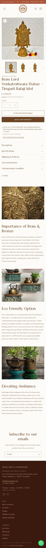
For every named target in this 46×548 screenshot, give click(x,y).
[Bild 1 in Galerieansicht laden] (10, 67)
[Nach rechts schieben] (43, 68)
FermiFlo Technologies (16, 545)
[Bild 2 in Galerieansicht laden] (23, 67)
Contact (5, 538)
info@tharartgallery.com (10, 481)
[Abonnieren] (39, 454)
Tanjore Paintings (8, 518)
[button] (4, 8)
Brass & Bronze (7, 504)
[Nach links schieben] (2, 68)
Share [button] (6, 175)
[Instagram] (3, 494)
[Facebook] (7, 494)
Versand (4, 97)
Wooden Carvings (8, 514)
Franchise (5, 535)
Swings (4, 511)
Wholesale (5, 532)
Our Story (5, 528)
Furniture (5, 508)
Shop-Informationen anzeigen (13, 137)
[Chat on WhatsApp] (41, 543)
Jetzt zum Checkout (23, 119)
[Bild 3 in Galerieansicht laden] (34, 67)
